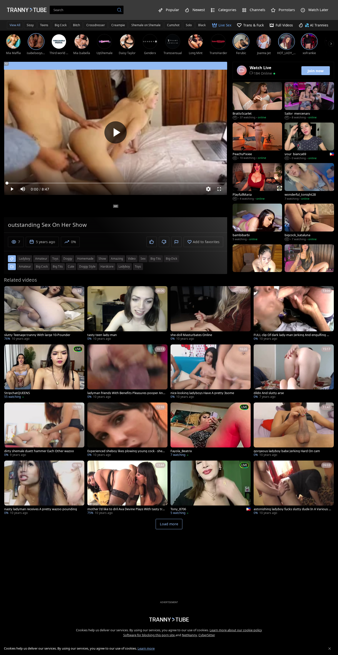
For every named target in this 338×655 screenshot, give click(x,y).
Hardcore (107, 266)
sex (143, 258)
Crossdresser (95, 25)
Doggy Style (87, 266)
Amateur (25, 266)
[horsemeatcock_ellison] (257, 263)
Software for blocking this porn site (149, 635)
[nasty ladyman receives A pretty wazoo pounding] (44, 488)
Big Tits (58, 266)
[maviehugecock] (309, 263)
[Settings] (208, 189)
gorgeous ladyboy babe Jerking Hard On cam (287, 451)
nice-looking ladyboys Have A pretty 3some (202, 393)
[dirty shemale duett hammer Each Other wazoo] (44, 430)
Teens (44, 25)
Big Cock (61, 25)
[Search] (119, 10)
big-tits (155, 258)
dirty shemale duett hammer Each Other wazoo (39, 451)
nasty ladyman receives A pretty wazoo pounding (40, 509)
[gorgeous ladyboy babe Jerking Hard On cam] (294, 430)
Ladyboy (124, 266)
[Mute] (23, 189)
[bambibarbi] (257, 223)
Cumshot (173, 25)
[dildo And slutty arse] (294, 372)
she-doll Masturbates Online (191, 335)
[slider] (115, 183)
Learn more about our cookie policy (236, 630)
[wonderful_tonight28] (309, 182)
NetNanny (189, 635)
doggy (67, 258)
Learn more (146, 648)
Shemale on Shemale (146, 25)
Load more (169, 524)
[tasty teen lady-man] (127, 313)
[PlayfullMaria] (257, 182)
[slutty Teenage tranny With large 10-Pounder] (44, 313)
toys (55, 258)
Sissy (30, 25)
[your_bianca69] (309, 142)
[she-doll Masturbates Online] (210, 313)
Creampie (118, 25)
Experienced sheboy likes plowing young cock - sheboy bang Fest (125, 451)
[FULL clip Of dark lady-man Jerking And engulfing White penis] (294, 313)
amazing (117, 258)
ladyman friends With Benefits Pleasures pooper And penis (126, 393)
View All (15, 25)
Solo (189, 25)
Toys (138, 266)
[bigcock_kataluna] (309, 223)
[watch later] (10, 292)
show (102, 258)
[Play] (115, 132)
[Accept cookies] (329, 648)
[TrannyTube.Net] (27, 10)
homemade (85, 258)
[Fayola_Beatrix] (210, 430)
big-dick (171, 258)
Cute (71, 266)
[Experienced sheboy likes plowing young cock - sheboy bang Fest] (127, 430)
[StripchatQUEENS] (44, 372)
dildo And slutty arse (269, 393)
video (132, 258)
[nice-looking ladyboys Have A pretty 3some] (210, 372)
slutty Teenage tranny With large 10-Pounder (37, 335)
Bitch (76, 25)
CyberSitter (206, 635)
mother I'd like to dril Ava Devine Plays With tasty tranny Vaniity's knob (125, 509)
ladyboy (24, 258)
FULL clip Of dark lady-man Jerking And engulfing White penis (293, 335)
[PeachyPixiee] (257, 142)
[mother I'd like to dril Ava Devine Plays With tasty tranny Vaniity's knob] (127, 488)
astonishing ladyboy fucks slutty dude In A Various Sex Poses (292, 509)
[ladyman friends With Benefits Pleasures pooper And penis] (127, 372)
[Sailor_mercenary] (309, 101)
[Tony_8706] (210, 488)
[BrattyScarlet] (257, 101)
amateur (41, 258)
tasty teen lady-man (102, 335)
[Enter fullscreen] (219, 189)
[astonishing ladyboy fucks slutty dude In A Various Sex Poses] (294, 488)
